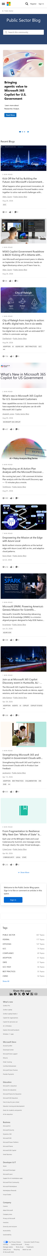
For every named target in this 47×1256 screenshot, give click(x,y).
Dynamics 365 (7, 1134)
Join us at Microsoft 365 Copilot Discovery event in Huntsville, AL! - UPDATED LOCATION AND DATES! (21, 681)
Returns (5, 1058)
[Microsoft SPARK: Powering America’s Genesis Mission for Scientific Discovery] (23, 586)
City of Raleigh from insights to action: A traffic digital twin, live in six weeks (23, 322)
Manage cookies (8, 1247)
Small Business (7, 1154)
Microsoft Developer (9, 1170)
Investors (6, 1222)
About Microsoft (8, 1210)
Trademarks (30, 1247)
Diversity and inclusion (10, 1226)
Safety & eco (7, 1249)
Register (33, 4)
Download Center (8, 1050)
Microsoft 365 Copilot (9, 1150)
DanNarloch (7, 338)
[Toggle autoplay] (28, 131)
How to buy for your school (11, 1102)
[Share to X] (19, 993)
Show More (24, 872)
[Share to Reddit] (23, 993)
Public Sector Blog (20, 196)
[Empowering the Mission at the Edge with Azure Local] (23, 517)
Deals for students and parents (12, 1110)
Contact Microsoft (16, 1244)
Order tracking (7, 1062)
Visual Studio (7, 1194)
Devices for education (9, 1090)
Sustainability (7, 1235)
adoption (7, 957)
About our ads (27, 1249)
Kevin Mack (7, 555)
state (5, 962)
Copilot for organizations (10, 1018)
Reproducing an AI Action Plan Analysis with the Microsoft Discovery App (23, 470)
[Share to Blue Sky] (27, 993)
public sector (9, 935)
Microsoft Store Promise (10, 1070)
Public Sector (9, 11)
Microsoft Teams (8, 1146)
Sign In (41, 4)
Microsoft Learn (8, 1174)
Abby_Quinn (7, 196)
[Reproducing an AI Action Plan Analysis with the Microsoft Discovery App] (23, 448)
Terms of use (19, 1247)
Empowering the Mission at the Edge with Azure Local (22, 539)
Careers (5, 1206)
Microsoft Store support (10, 1054)
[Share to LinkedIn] (11, 993)
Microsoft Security (8, 1130)
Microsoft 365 (7, 1138)
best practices (9, 971)
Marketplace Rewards (9, 1190)
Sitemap (5, 1244)
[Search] (26, 3)
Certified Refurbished (9, 1066)
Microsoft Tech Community (11, 1182)
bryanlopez (7, 624)
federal (6, 939)
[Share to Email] (36, 993)
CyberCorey (7, 849)
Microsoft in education (10, 1086)
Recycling (17, 1249)
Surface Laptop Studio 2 (10, 1014)
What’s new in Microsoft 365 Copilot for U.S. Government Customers (22, 397)
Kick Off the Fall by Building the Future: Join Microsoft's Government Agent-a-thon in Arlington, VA (22, 180)
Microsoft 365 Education (10, 1098)
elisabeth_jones (8, 414)
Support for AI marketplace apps (13, 1178)
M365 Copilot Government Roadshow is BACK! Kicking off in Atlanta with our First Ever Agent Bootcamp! (23, 253)
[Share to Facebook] (15, 993)
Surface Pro (6, 1006)
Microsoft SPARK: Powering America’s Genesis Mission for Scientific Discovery (23, 608)
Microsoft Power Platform (10, 1142)
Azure (5, 1166)
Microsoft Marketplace (10, 1186)
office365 (7, 944)
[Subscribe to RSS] (31, 993)
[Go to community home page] (9, 4)
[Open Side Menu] (3, 4)
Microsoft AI (6, 1126)
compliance (8, 953)
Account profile (7, 1046)
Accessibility (7, 1230)
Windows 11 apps (8, 1034)
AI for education (8, 1114)
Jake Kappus (7, 697)
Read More (10, 115)
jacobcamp (7, 773)
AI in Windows (7, 1026)
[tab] (20, 131)
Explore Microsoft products (11, 1030)
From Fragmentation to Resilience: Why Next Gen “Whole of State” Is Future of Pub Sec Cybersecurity (21, 832)
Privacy (27, 1244)
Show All (6, 981)
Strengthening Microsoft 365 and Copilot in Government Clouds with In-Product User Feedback (22, 756)
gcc (4, 948)
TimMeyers (7, 487)
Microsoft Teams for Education (12, 1094)
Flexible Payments (8, 1074)
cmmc (5, 976)
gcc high (7, 967)
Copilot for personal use (10, 1022)
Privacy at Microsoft (9, 1218)
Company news (7, 1214)
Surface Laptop (7, 1010)
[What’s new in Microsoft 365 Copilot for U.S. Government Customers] (23, 375)
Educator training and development (13, 1106)
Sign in (13, 899)
